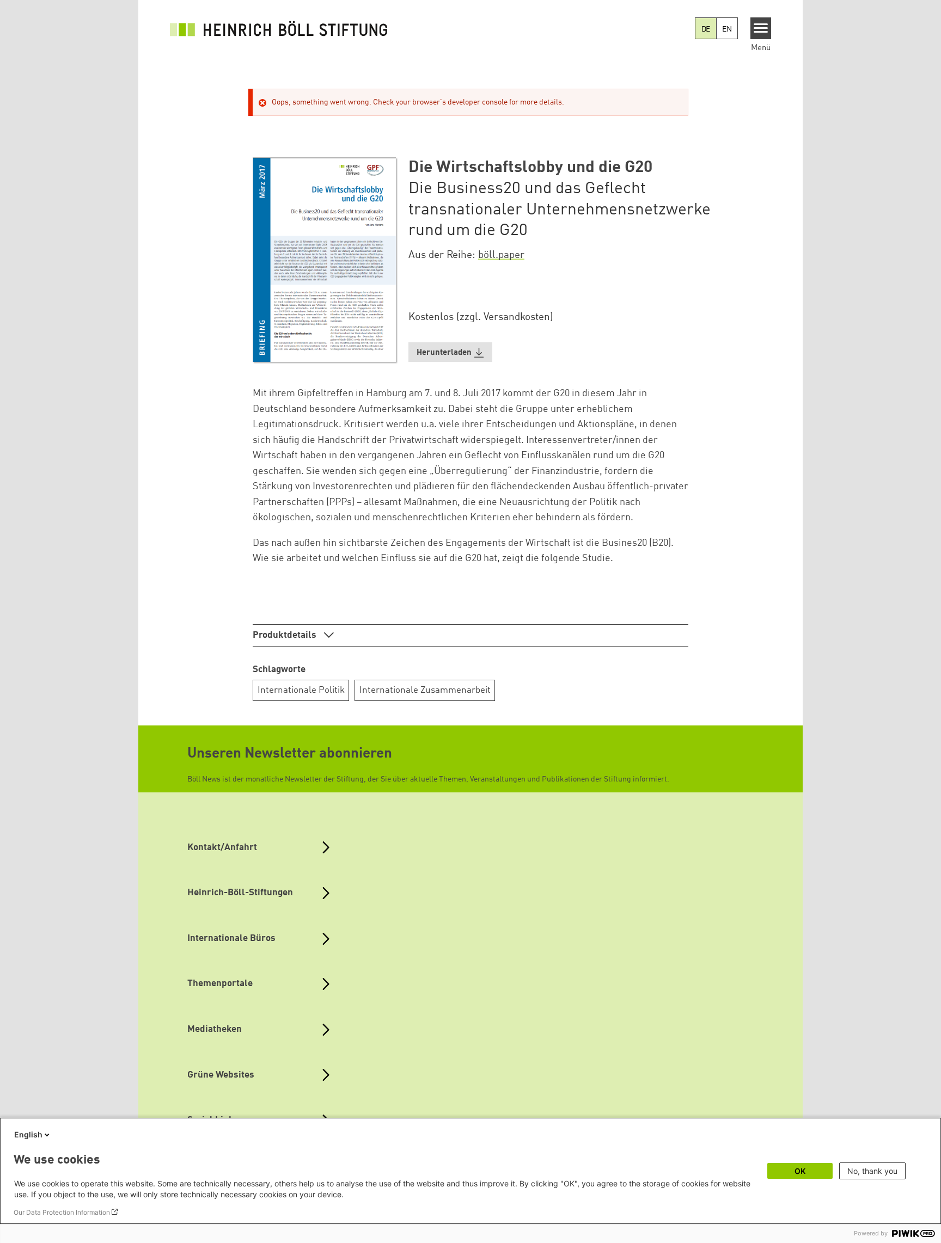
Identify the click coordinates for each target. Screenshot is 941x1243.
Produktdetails (286, 635)
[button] (450, 352)
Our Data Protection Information (62, 1212)
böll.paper (501, 255)
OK (800, 1171)
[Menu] (761, 28)
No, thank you (872, 1171)
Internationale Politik (301, 690)
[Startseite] (279, 28)
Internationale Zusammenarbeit (425, 690)
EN (727, 29)
